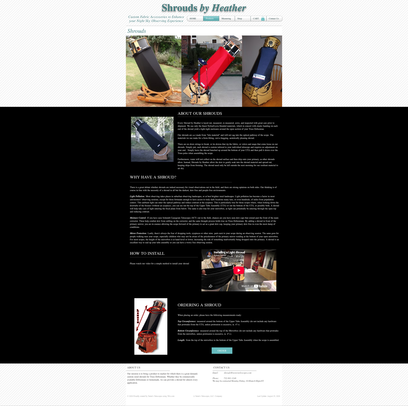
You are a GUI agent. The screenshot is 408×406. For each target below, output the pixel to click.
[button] (263, 18)
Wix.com (171, 396)
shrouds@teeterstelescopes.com (237, 372)
